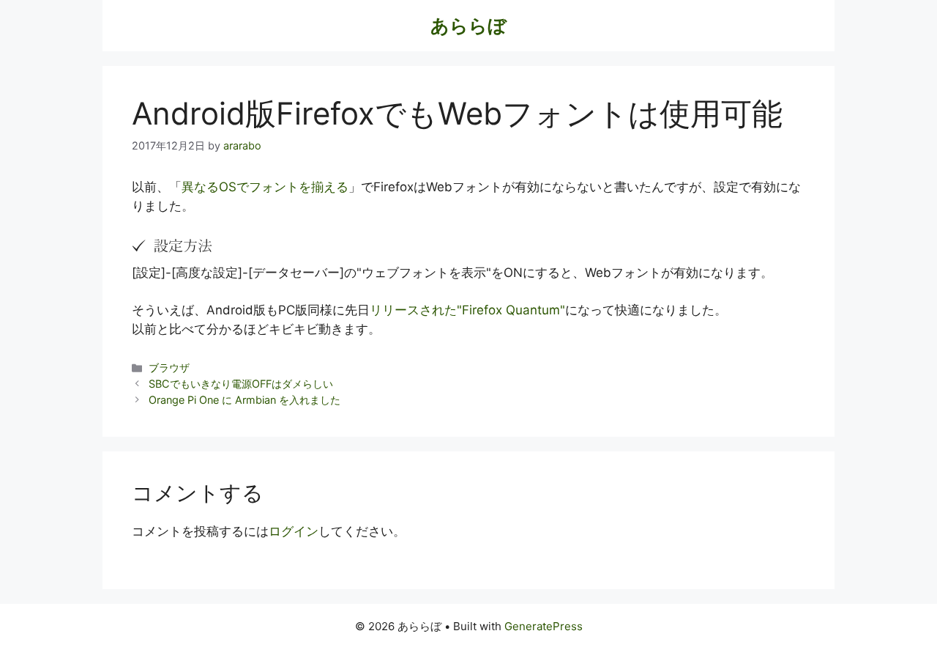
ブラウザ (169, 367)
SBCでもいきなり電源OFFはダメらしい (241, 383)
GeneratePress (543, 626)
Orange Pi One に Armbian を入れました (244, 400)
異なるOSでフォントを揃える (265, 187)
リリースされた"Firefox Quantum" (467, 310)
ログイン (293, 531)
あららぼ (468, 26)
